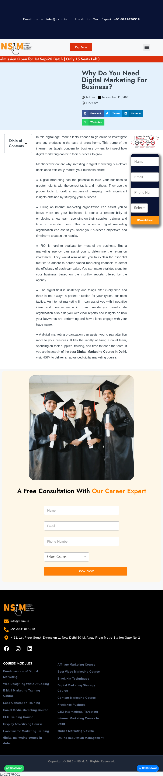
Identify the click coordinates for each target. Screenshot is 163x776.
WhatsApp (15, 768)
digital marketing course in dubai (22, 740)
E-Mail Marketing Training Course (21, 693)
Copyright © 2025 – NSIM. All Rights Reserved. (81, 761)
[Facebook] (6, 648)
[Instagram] (18, 648)
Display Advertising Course (23, 724)
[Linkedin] (29, 648)
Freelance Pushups (72, 704)
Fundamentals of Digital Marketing (20, 674)
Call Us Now (149, 768)
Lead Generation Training (21, 702)
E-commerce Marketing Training (26, 731)
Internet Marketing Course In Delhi (78, 721)
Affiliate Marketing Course (76, 664)
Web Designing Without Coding (26, 684)
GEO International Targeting (78, 711)
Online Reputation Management (81, 737)
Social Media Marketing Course (25, 710)
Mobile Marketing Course (76, 730)
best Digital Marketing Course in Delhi (98, 351)
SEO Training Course (18, 717)
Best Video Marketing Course (79, 671)
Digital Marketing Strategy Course (76, 688)
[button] (146, 47)
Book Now (85, 571)
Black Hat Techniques (73, 678)
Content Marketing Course (77, 697)
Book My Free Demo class (145, 220)
